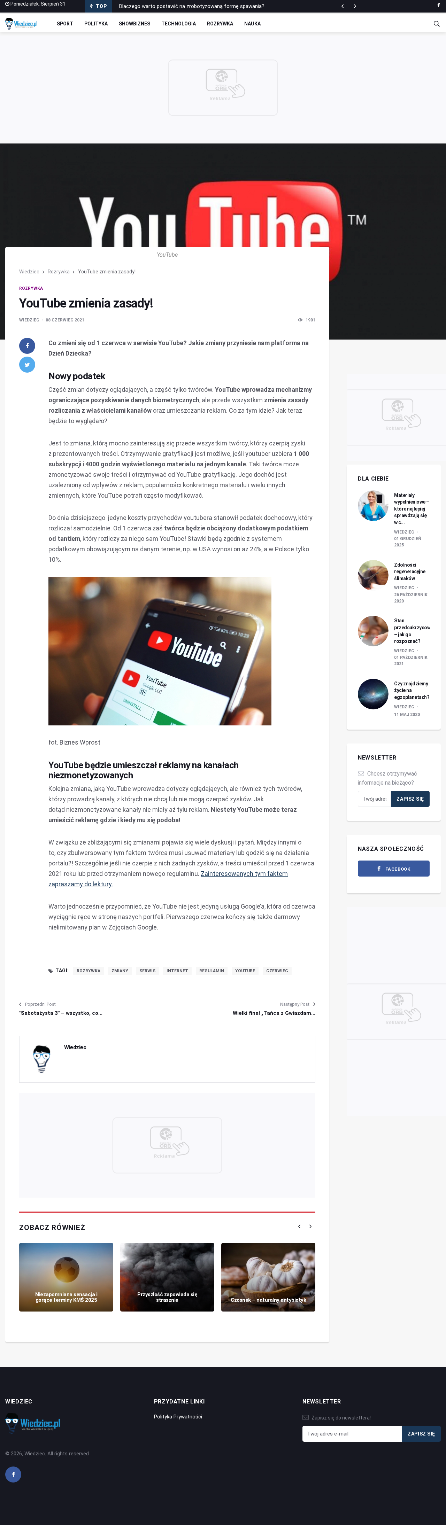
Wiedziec (29, 271)
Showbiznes (134, 23)
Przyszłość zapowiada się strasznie (167, 1297)
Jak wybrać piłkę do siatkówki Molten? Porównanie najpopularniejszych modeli (209, 6)
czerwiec (277, 970)
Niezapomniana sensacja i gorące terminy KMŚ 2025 (66, 1297)
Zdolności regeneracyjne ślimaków (409, 571)
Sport (65, 23)
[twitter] (27, 365)
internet (177, 970)
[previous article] (355, 6)
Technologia (178, 23)
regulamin (211, 970)
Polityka (96, 23)
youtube (245, 970)
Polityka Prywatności (178, 1417)
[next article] (342, 6)
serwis (147, 970)
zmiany (120, 970)
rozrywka (88, 970)
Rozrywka (220, 23)
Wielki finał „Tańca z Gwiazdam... (274, 1013)
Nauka (252, 23)
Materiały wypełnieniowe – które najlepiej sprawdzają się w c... (411, 508)
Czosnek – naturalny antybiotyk (268, 1300)
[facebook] (438, 5)
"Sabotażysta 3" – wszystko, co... (60, 1013)
